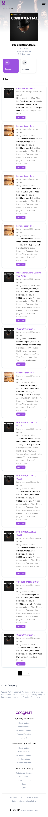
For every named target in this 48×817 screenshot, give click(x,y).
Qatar (24, 788)
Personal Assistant (24, 734)
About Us (14, 797)
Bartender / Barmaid (24, 730)
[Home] (3, 3)
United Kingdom (24, 780)
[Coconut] (24, 714)
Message (25, 69)
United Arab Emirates (24, 773)
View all (24, 738)
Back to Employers (8, 8)
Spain (24, 784)
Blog (22, 797)
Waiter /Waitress (24, 727)
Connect (8, 69)
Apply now (20, 117)
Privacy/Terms (32, 797)
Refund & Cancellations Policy (24, 801)
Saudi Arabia (24, 777)
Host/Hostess (24, 723)
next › (28, 673)
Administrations (24, 759)
